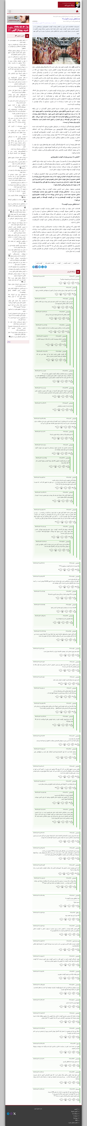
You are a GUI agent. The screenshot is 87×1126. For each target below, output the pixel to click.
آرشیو (76, 1109)
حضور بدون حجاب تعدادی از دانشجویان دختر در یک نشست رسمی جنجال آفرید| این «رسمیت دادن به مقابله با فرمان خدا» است (17, 177)
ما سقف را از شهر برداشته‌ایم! (18, 183)
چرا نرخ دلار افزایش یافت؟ (19, 114)
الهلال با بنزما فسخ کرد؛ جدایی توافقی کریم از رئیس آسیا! (17, 91)
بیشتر (8, 342)
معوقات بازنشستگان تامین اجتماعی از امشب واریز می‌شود (17, 255)
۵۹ (76, 570)
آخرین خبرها (74, 1112)
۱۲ (49, 318)
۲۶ (76, 841)
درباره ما (76, 1116)
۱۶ (76, 906)
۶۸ (76, 283)
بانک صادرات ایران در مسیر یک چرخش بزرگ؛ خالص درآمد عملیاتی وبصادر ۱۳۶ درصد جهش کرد (17, 121)
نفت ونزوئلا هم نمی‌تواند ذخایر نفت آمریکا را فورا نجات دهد (17, 224)
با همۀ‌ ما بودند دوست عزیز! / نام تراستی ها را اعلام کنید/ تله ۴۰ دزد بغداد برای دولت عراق (17, 69)
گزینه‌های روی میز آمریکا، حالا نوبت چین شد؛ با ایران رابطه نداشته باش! (17, 297)
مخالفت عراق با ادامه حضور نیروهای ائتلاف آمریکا (17, 106)
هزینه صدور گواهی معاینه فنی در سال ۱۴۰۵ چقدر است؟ (17, 247)
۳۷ (56, 522)
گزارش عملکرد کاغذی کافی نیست (17, 272)
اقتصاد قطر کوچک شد (20, 116)
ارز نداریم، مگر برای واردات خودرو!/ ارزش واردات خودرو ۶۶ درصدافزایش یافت (17, 328)
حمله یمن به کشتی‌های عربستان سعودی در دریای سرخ (17, 264)
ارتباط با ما (75, 1114)
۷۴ (72, 427)
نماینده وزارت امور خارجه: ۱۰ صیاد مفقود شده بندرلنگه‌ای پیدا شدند (17, 132)
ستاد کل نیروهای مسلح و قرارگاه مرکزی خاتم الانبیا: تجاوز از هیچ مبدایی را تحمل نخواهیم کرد (17, 53)
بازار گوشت (76, 263)
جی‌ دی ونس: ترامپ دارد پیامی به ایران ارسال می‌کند (17, 102)
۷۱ (52, 307)
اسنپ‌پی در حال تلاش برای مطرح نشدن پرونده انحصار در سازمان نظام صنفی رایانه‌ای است (17, 237)
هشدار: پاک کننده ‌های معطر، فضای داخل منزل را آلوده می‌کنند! (17, 302)
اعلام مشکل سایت (73, 1123)
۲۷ (72, 697)
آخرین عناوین (20, 36)
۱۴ (52, 438)
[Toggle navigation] (10, 11)
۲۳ (69, 537)
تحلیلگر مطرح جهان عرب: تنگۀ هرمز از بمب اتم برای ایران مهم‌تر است (17, 280)
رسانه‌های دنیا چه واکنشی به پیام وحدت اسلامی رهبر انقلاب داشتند (17, 205)
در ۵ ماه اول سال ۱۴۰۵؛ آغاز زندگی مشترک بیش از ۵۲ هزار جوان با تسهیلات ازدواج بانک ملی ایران (17, 144)
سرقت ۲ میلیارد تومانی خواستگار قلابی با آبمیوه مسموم (17, 275)
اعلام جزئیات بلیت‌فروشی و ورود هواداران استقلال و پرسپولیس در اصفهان (17, 46)
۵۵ (76, 587)
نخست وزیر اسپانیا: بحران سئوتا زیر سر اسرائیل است (17, 285)
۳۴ (59, 684)
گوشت (59, 263)
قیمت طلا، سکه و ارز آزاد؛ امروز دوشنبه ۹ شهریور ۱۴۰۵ (17, 306)
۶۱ (76, 670)
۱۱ (69, 396)
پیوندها (76, 1118)
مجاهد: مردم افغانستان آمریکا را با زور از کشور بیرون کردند (17, 186)
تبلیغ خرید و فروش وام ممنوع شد (17, 269)
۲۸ (66, 332)
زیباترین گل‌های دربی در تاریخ (18, 337)
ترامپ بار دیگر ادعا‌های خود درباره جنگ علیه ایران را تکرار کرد (17, 251)
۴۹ (76, 777)
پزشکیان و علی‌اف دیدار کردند (18, 149)
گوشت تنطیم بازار (49, 263)
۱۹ (52, 501)
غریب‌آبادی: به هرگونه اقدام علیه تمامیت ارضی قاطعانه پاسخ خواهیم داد (17, 290)
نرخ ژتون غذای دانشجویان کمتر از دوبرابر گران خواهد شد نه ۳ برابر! (17, 315)
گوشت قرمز (39, 263)
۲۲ (69, 438)
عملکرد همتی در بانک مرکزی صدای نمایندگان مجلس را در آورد (17, 163)
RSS (76, 1120)
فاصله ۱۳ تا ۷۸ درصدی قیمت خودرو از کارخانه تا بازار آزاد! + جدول (17, 191)
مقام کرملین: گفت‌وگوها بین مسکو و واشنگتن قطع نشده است (17, 79)
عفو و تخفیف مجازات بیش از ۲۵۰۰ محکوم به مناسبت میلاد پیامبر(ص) (17, 63)
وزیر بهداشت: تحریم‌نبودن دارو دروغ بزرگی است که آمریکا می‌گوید (17, 110)
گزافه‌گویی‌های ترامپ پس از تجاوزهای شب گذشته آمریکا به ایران (17, 153)
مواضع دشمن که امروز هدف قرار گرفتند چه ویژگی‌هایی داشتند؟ (17, 215)
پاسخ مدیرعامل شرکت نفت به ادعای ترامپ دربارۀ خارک (17, 323)
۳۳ (76, 874)
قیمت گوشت (67, 263)
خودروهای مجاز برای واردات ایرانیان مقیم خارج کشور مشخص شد (17, 97)
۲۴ (55, 788)
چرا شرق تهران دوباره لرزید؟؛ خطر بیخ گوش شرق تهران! (17, 333)
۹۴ (72, 294)
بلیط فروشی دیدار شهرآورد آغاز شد (17, 267)
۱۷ (52, 396)
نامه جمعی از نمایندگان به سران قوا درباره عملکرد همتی (17, 58)
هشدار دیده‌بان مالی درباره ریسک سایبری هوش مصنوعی (17, 83)
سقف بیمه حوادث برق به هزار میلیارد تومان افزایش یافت (17, 211)
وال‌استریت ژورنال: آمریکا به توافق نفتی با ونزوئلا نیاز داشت (17, 259)
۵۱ (76, 655)
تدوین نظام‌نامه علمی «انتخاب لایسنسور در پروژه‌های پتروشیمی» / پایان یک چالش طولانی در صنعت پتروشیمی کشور (17, 230)
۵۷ (69, 453)
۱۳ (76, 949)
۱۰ (76, 965)
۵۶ (72, 488)
